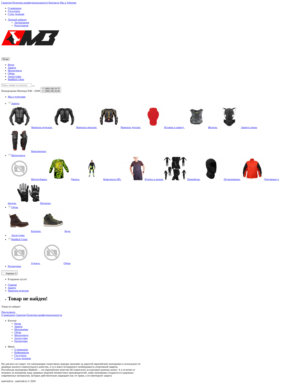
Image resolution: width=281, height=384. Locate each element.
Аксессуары (14, 76)
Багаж (17, 323)
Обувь (11, 73)
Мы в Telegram (68, 2)
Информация (21, 352)
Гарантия (6, 2)
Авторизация (21, 22)
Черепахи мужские (18, 290)
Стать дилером (16, 14)
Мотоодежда (15, 70)
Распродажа (14, 266)
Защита (12, 67)
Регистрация (21, 25)
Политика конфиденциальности (30, 2)
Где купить (14, 11)
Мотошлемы (21, 329)
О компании (14, 8)
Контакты (53, 2)
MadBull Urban (16, 79)
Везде (11, 64)
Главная (12, 284)
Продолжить (8, 312)
